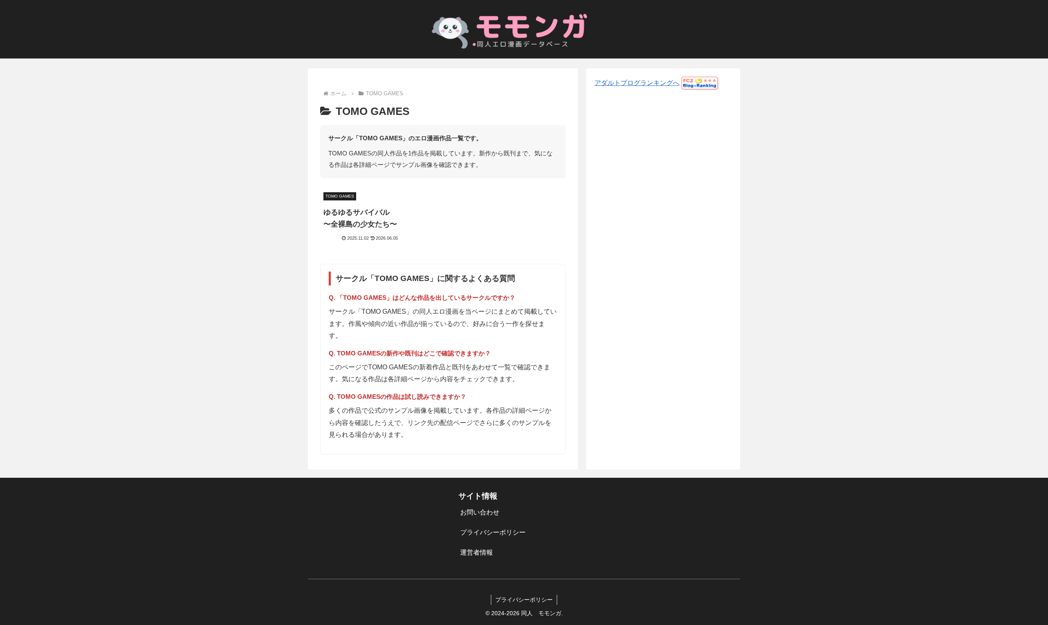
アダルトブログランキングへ (637, 82)
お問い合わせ (479, 512)
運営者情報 (476, 552)
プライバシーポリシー (493, 532)
